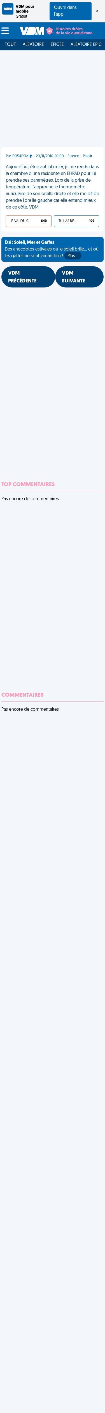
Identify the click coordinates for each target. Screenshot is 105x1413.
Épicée (57, 45)
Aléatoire (33, 45)
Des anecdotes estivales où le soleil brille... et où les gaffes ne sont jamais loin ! (52, 249)
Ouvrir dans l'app (65, 11)
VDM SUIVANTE (73, 277)
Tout (10, 45)
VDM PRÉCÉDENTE (22, 277)
